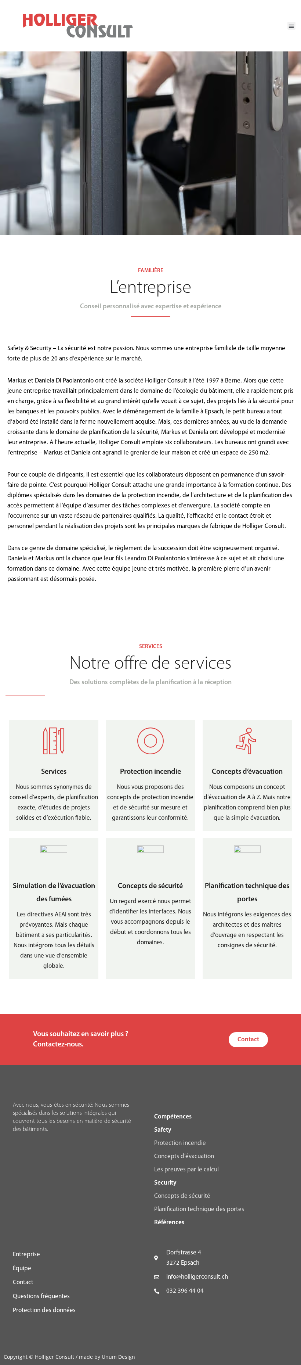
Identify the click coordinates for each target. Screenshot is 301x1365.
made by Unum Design (107, 1356)
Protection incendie (180, 1143)
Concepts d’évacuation (184, 1156)
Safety (162, 1130)
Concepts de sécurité (182, 1196)
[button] (291, 26)
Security (165, 1183)
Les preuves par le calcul (186, 1170)
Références (169, 1222)
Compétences (173, 1117)
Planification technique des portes (199, 1209)
